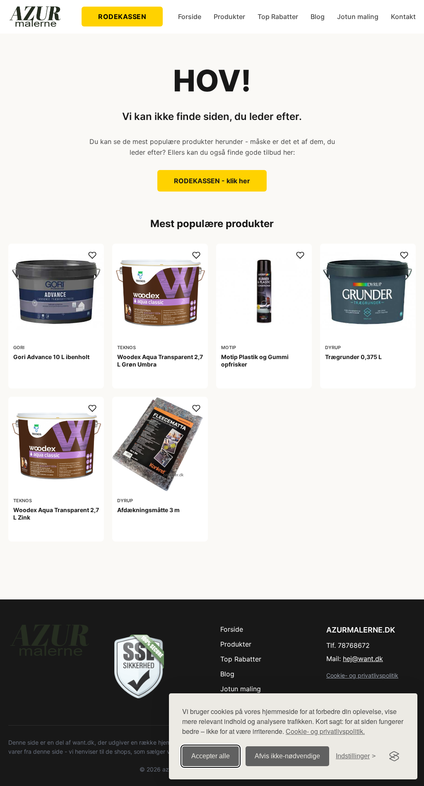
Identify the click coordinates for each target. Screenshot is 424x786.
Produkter (229, 16)
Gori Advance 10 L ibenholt (51, 356)
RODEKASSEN (122, 16)
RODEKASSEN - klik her (212, 181)
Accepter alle (210, 756)
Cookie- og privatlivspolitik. (325, 731)
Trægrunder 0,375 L (353, 356)
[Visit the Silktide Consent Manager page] (394, 756)
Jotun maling (357, 16)
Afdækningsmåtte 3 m (148, 509)
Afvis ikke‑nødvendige (287, 756)
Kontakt (403, 16)
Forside (189, 16)
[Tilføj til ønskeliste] (92, 255)
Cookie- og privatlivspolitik (362, 675)
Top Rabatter (278, 16)
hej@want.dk (363, 658)
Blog (318, 16)
